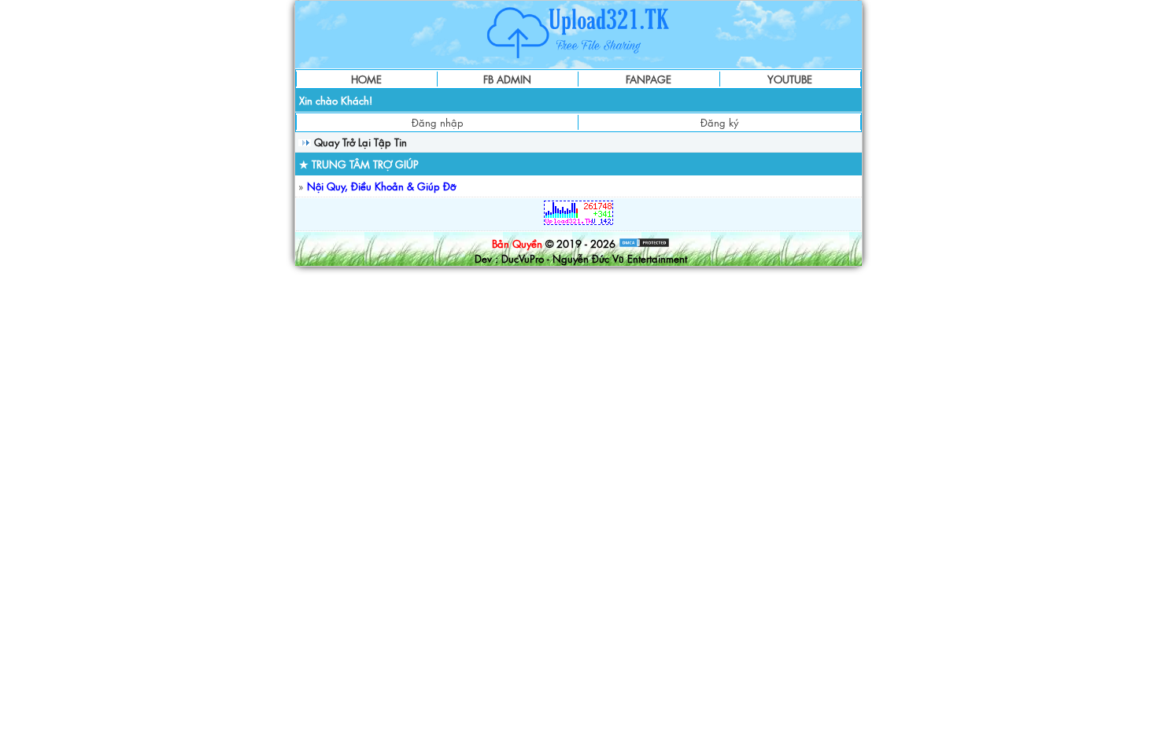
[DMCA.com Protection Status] (644, 243)
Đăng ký (719, 122)
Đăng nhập (438, 122)
